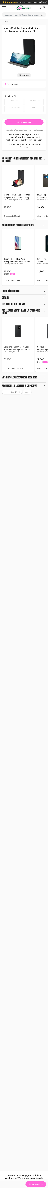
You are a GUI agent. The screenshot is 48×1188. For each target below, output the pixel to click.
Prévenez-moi (25, 122)
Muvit (27, 392)
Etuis (6, 22)
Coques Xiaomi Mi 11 (12, 392)
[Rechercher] (42, 14)
